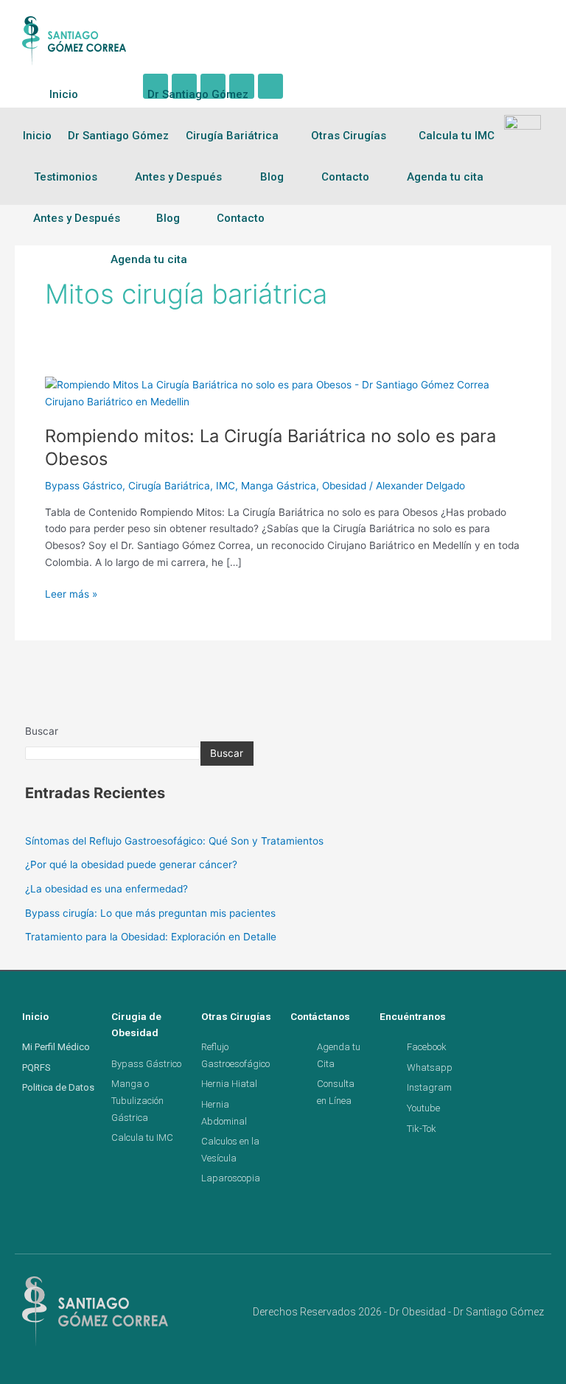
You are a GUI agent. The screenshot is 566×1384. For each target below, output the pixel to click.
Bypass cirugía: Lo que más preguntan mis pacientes (150, 913)
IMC (225, 486)
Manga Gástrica (278, 486)
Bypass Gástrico (83, 486)
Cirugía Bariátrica (169, 486)
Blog (168, 218)
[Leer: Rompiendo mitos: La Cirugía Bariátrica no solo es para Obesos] (283, 393)
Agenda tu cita (149, 259)
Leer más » (71, 593)
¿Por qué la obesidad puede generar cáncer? (131, 864)
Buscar (41, 731)
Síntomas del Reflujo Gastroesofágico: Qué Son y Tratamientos (174, 841)
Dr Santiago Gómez (197, 94)
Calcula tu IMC (457, 135)
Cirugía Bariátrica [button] (232, 135)
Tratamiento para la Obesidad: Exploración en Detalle (150, 937)
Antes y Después (76, 218)
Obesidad (344, 486)
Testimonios (65, 177)
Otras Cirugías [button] (348, 135)
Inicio (63, 94)
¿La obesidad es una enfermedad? (106, 889)
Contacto (241, 218)
